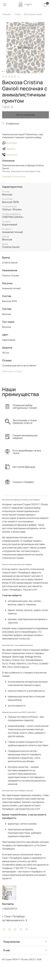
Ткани (17, 14)
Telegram (10, 148)
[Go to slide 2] (4, 71)
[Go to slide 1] (2, 71)
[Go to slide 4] (8, 71)
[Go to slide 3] (6, 71)
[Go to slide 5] (10, 71)
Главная (6, 14)
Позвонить (12, 154)
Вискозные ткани (33, 14)
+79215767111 (9, 908)
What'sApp (11, 142)
